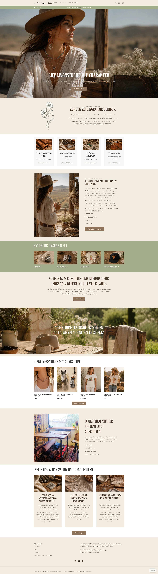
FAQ (35, 549)
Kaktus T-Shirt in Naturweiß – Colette (89, 395)
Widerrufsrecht (58, 571)
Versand (82, 571)
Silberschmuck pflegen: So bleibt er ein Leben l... (110, 498)
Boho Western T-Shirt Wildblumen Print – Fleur (113, 395)
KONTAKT (37, 546)
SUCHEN (36, 552)
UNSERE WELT (38, 543)
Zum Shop (79, 298)
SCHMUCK (37, 267)
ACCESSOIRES (61, 267)
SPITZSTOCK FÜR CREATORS (43, 555)
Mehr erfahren (43, 163)
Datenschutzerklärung (69, 571)
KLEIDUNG (84, 267)
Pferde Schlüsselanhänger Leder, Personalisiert (66, 395)
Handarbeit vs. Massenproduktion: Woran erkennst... (48, 498)
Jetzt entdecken (79, 88)
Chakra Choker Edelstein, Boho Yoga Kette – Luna (43, 395)
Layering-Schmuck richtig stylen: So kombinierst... (79, 498)
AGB (77, 571)
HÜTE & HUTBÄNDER (110, 267)
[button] (56, 3)
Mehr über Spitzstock (94, 229)
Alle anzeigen (79, 403)
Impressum (88, 571)
